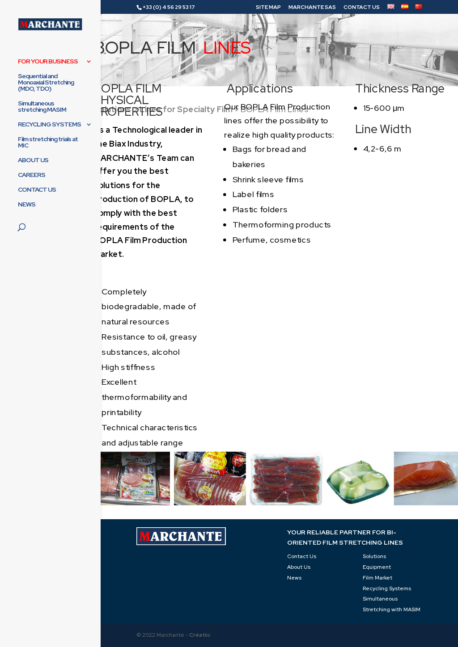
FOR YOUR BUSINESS (48, 61)
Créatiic (200, 635)
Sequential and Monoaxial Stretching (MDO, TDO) (46, 82)
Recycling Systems (387, 588)
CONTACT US (362, 7)
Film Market (377, 577)
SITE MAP (268, 7)
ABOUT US (33, 160)
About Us (298, 567)
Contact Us (301, 556)
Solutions (374, 556)
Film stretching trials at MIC (48, 142)
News (294, 577)
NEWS (26, 204)
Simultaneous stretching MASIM (42, 106)
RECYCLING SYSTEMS (49, 124)
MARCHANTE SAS (312, 7)
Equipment (377, 567)
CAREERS (31, 175)
